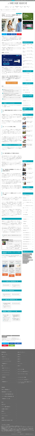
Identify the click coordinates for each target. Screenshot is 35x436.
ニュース (11, 7)
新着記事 (4, 335)
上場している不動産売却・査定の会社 (27, 64)
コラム (13, 7)
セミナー (3, 379)
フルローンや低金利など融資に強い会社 (27, 58)
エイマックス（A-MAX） (26, 73)
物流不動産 (15, 339)
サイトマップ (3, 413)
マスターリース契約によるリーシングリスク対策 (12, 97)
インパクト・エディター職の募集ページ (27, 190)
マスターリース (4, 340)
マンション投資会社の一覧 (26, 80)
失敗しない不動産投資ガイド (6, 389)
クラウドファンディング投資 (9, 339)
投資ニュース (3, 365)
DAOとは (19, 365)
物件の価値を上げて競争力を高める (10, 94)
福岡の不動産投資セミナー (27, 241)
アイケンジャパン (16, 303)
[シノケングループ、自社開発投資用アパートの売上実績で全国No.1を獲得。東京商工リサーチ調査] (24, 183)
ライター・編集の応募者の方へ (6, 406)
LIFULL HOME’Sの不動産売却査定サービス (16, 316)
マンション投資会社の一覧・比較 (27, 203)
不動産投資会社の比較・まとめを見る (27, 67)
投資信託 (22, 0)
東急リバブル (6, 319)
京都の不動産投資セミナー (27, 237)
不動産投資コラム (4, 363)
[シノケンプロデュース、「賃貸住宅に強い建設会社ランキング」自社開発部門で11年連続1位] (24, 169)
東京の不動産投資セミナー (27, 232)
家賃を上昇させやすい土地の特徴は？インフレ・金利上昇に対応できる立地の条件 (29, 131)
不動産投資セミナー (25, 230)
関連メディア (28, 7)
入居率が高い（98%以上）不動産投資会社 (27, 45)
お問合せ (25, 7)
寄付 (33, 0)
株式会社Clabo (19, 432)
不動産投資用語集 (25, 248)
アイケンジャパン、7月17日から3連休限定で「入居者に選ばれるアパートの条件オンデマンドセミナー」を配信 (29, 173)
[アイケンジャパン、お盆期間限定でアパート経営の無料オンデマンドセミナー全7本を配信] (24, 165)
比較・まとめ (21, 7)
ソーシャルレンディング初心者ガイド (23, 379)
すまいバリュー (6, 317)
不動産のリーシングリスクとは (8, 89)
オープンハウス (15, 294)
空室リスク (19, 339)
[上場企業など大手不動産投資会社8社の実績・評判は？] (24, 118)
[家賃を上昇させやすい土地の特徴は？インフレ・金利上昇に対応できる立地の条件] (24, 132)
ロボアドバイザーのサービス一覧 (22, 373)
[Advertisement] (6, 327)
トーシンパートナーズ (26, 75)
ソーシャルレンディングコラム (15, 335)
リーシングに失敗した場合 (9, 91)
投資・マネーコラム (8, 335)
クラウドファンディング (5, 374)
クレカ (30, 0)
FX (27, 0)
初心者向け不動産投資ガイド (27, 195)
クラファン (10, 0)
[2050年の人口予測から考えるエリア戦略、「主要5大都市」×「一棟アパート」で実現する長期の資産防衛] (24, 123)
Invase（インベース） (26, 111)
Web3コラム (4, 356)
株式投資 (25, 0)
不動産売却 (25, 221)
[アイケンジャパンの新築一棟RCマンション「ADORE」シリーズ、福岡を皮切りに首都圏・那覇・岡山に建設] (24, 127)
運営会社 (3, 411)
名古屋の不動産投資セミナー (27, 239)
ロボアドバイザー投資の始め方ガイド (23, 371)
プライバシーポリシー (5, 415)
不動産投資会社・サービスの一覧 (6, 391)
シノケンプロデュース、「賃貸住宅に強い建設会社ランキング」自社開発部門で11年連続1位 (29, 168)
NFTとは (19, 356)
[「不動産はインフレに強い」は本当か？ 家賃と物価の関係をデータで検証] (24, 141)
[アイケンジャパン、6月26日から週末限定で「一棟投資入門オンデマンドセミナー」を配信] (24, 178)
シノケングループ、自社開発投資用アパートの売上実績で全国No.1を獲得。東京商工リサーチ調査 (29, 182)
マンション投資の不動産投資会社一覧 (7, 394)
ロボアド (7, 0)
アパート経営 (25, 212)
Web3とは (19, 354)
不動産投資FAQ (25, 246)
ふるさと (16, 0)
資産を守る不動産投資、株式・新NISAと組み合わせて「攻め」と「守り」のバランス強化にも (29, 145)
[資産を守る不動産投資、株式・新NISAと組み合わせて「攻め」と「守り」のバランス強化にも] (24, 145)
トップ (1, 0)
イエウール (5, 320)
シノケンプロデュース (26, 85)
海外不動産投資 (25, 214)
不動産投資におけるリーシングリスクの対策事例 (10, 93)
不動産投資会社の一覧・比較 (27, 200)
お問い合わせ (3, 404)
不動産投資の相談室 (26, 228)
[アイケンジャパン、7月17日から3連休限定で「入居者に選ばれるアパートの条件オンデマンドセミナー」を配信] (24, 174)
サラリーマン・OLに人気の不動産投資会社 (27, 55)
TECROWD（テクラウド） (26, 100)
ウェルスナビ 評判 (25, 254)
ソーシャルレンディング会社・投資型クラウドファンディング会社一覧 (25, 382)
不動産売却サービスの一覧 (6, 398)
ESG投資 (19, 0)
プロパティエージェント (26, 77)
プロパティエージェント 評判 (26, 255)
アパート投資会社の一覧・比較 (27, 205)
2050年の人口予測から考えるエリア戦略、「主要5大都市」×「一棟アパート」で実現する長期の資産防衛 (29, 122)
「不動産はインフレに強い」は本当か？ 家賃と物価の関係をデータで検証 (29, 140)
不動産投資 (13, 0)
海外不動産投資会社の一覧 (26, 105)
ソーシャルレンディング (5, 372)
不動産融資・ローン (26, 219)
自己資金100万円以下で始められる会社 (27, 61)
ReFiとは (19, 361)
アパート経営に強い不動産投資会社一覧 (8, 396)
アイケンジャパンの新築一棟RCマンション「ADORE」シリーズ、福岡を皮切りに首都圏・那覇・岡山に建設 (29, 126)
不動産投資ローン (30, 254)
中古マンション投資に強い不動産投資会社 (27, 51)
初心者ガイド (7, 7)
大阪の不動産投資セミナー (27, 234)
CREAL (3, 339)
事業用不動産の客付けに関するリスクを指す (12, 90)
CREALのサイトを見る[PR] (11, 82)
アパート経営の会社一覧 (26, 92)
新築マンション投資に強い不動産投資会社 (27, 48)
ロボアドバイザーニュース (6, 370)
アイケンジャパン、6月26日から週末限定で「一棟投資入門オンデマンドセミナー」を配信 (29, 178)
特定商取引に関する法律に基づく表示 (7, 420)
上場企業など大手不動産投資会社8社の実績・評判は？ (29, 117)
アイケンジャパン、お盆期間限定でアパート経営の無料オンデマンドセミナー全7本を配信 (29, 164)
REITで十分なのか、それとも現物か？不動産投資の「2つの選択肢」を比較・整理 (29, 136)
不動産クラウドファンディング (11, 340)
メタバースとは (20, 363)
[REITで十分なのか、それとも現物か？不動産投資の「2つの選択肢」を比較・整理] (24, 136)
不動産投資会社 (17, 7)
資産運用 (24, 223)
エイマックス (6, 285)
